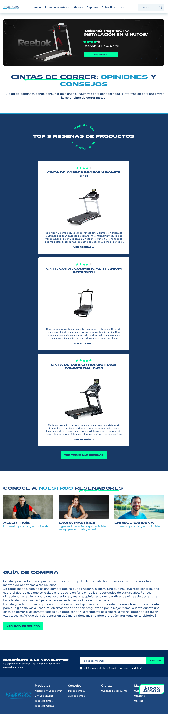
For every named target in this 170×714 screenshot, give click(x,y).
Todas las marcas (44, 705)
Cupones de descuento (114, 690)
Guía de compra (76, 695)
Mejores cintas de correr (48, 690)
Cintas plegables (44, 695)
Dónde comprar (76, 690)
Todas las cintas (44, 700)
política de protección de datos (123, 668)
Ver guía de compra (23, 625)
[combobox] (147, 7)
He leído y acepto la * (112, 668)
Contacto (139, 695)
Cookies (138, 700)
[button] (141, 58)
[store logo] (11, 7)
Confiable (151, 689)
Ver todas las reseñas (83, 454)
